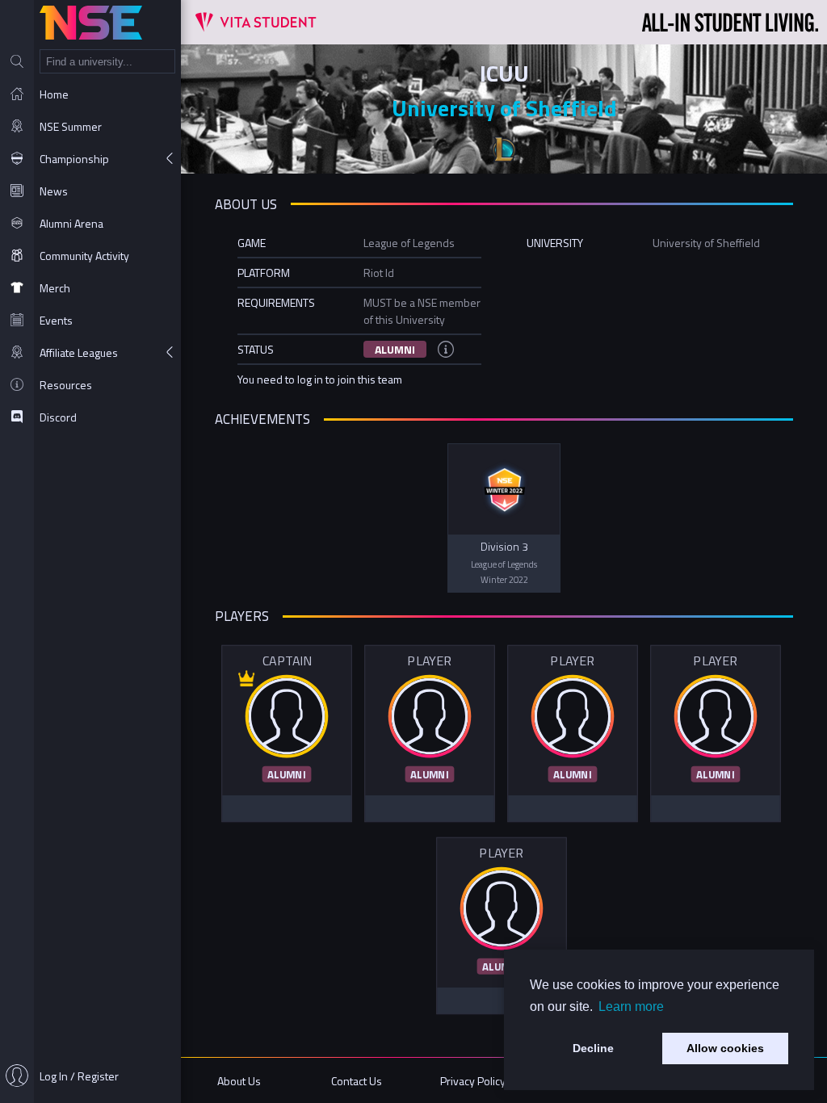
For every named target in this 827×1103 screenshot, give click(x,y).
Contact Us (356, 1080)
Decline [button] (593, 1048)
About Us (239, 1080)
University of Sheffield (504, 107)
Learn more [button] (631, 1006)
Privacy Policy (473, 1080)
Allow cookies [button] (725, 1048)
